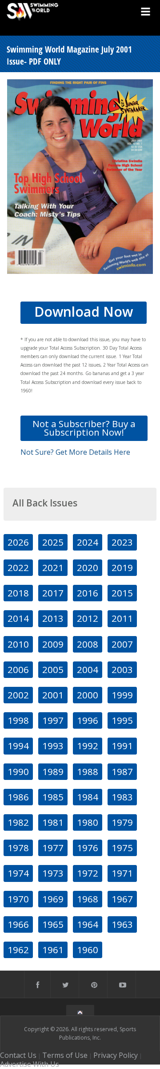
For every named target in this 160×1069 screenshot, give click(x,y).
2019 (122, 567)
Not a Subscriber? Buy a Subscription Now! (84, 427)
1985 (53, 797)
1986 (18, 797)
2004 (87, 669)
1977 (53, 847)
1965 (53, 924)
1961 (53, 949)
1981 (53, 822)
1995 (122, 720)
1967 (122, 899)
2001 (53, 695)
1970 (18, 899)
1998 (18, 720)
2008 (87, 644)
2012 (87, 618)
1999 (122, 695)
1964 (87, 924)
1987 (122, 771)
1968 (87, 899)
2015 (122, 593)
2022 (18, 567)
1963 (122, 924)
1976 (87, 847)
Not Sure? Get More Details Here (75, 452)
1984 (87, 797)
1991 (122, 745)
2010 (18, 644)
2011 (122, 618)
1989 (53, 771)
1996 (87, 720)
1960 (87, 949)
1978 (18, 847)
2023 (122, 542)
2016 (87, 593)
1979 (122, 822)
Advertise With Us (29, 1064)
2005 (53, 669)
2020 (87, 567)
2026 (18, 542)
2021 (53, 567)
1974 (18, 873)
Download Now (83, 311)
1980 (87, 822)
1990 (18, 771)
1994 (18, 745)
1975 (122, 847)
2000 (87, 695)
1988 (87, 771)
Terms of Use (65, 1055)
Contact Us (18, 1055)
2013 (53, 618)
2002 (18, 695)
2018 (18, 593)
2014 (18, 618)
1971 (122, 873)
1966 (18, 924)
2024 (87, 542)
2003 (122, 669)
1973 (53, 873)
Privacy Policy (115, 1055)
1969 (53, 899)
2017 (53, 593)
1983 (122, 797)
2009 (53, 644)
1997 (53, 720)
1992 (87, 745)
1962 (18, 949)
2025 (53, 542)
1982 (18, 822)
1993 (53, 745)
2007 (122, 644)
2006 (18, 669)
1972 (87, 873)
